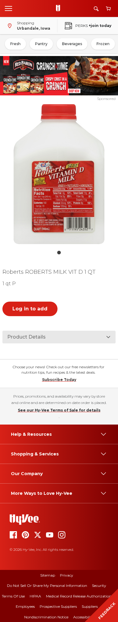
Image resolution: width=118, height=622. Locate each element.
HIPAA (35, 596)
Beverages (72, 43)
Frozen (103, 43)
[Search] (96, 8)
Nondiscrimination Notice (46, 617)
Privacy (66, 575)
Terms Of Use (13, 596)
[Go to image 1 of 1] (59, 252)
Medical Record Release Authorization (78, 596)
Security (99, 585)
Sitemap (47, 575)
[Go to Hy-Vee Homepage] (59, 8)
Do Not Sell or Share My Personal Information (47, 585)
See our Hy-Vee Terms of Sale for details (59, 410)
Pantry (41, 43)
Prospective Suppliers (58, 606)
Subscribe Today (59, 379)
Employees (25, 606)
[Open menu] (8, 8)
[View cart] (108, 9)
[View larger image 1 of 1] (59, 174)
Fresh (15, 43)
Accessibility (83, 617)
